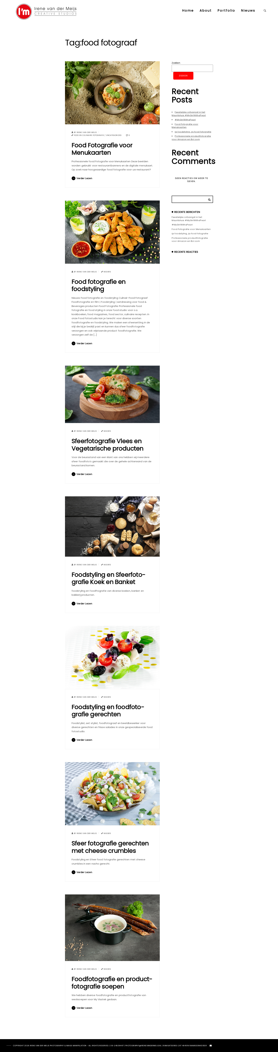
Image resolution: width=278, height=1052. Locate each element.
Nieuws (248, 10)
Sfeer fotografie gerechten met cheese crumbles (110, 847)
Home (188, 10)
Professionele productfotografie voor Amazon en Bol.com (191, 138)
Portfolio (226, 10)
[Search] (208, 198)
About (206, 10)
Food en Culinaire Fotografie (89, 135)
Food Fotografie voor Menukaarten (102, 149)
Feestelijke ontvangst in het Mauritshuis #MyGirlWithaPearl (189, 114)
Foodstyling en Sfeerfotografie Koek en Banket (109, 578)
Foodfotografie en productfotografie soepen (112, 983)
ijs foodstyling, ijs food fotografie (193, 131)
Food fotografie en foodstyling (99, 285)
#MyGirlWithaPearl (185, 119)
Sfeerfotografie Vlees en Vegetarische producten (107, 445)
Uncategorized (113, 135)
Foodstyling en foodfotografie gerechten (108, 711)
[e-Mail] (210, 1046)
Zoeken (176, 62)
